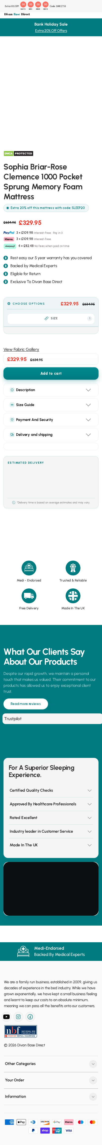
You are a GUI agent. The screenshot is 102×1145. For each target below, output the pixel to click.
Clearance (19, 144)
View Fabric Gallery (21, 349)
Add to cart (51, 373)
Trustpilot (13, 718)
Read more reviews (26, 704)
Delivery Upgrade (24, 207)
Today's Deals (22, 33)
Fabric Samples (22, 195)
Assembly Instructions (28, 219)
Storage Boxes (23, 126)
